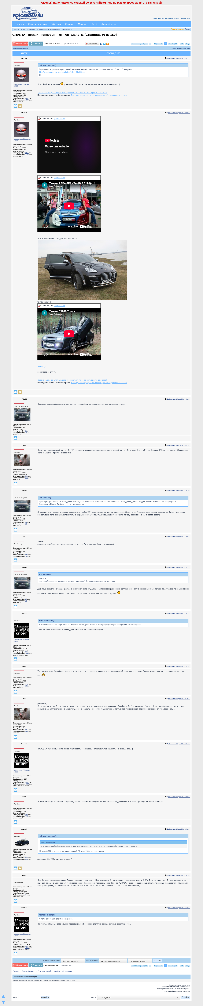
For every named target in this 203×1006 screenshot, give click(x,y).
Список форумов (37, 24)
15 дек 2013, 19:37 (178, 666)
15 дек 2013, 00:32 (178, 113)
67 (169, 44)
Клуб (94, 24)
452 (26, 859)
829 (26, 478)
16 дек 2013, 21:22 (178, 908)
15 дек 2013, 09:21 (178, 399)
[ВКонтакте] (101, 44)
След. (188, 44)
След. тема (186, 48)
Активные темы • (172, 18)
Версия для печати (20, 48)
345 (26, 857)
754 (26, 686)
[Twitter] (104, 44)
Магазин (82, 24)
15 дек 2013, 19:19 (178, 567)
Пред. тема (177, 48)
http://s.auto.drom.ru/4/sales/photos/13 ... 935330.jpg (62, 72)
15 (26, 431)
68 (173, 44)
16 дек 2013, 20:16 (178, 829)
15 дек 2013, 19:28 (178, 613)
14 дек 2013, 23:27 (178, 58)
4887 (27, 653)
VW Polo (56, 24)
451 (26, 476)
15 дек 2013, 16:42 (178, 536)
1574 (27, 100)
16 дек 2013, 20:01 (178, 797)
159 (182, 44)
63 (155, 44)
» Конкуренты (67, 29)
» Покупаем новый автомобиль (48, 29)
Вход (187, 29)
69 (176, 44)
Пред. (145, 44)
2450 (27, 652)
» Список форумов (28, 29)
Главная (19, 24)
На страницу (136, 44)
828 (26, 684)
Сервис (69, 24)
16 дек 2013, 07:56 (178, 698)
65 (162, 44)
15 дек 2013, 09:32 (178, 445)
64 (158, 44)
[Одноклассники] (107, 44)
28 (26, 432)
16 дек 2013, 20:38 (178, 875)
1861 (27, 98)
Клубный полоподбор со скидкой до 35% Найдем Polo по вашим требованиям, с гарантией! (102, 2)
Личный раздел (109, 24)
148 (26, 556)
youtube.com (59, 118)
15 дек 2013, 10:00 (178, 490)
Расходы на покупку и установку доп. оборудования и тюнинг (99, 95)
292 (26, 554)
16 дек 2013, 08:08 (178, 744)
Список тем (185, 18)
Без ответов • (158, 18)
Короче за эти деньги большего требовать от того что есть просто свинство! (72, 92)
